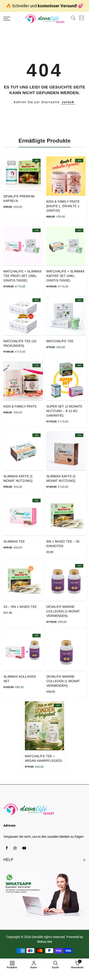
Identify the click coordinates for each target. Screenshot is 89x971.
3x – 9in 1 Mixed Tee (20, 607)
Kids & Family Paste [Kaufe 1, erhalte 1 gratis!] (63, 206)
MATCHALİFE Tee (59, 341)
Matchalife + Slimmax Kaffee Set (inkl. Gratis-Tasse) (65, 275)
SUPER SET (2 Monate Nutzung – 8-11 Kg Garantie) (64, 411)
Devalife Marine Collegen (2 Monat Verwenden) (63, 611)
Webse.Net (44, 941)
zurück (68, 102)
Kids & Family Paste (20, 406)
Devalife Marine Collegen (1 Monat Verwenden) (63, 681)
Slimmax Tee (14, 541)
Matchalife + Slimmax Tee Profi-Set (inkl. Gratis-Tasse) (22, 275)
